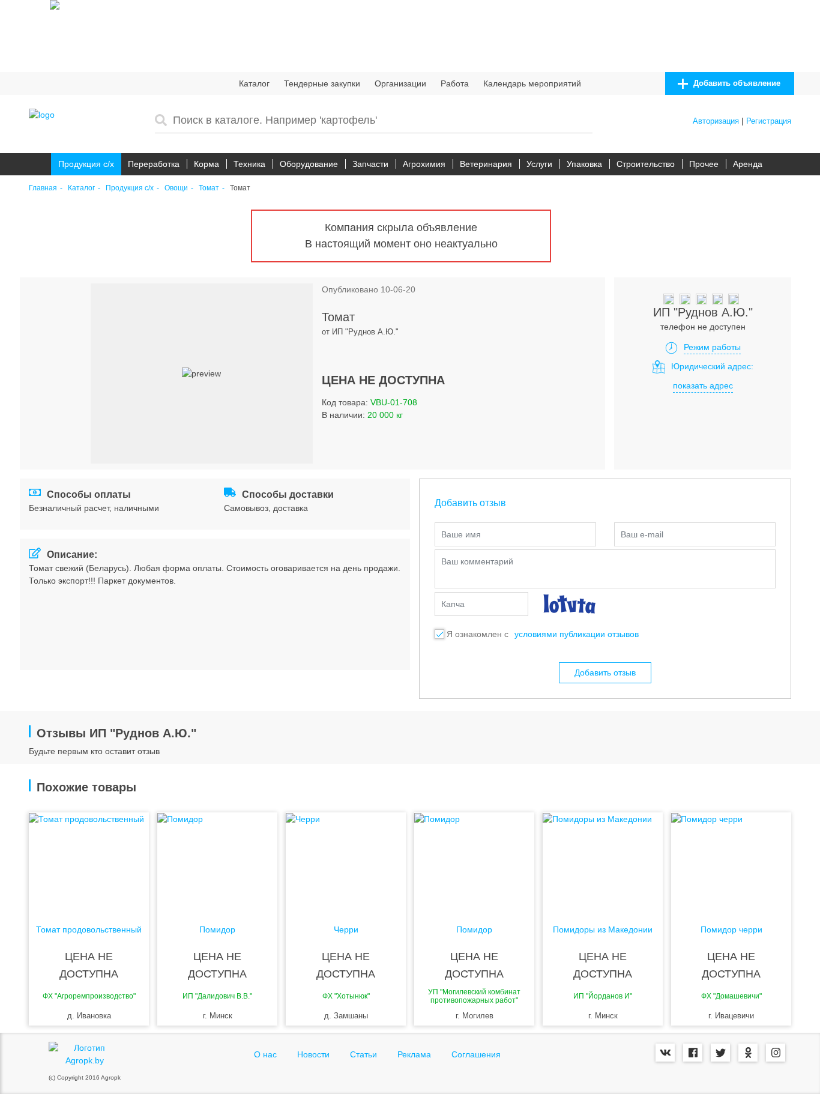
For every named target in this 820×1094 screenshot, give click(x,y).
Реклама (414, 1054)
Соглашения (476, 1054)
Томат (209, 188)
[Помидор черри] (731, 860)
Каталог (254, 83)
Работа (455, 83)
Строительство (646, 164)
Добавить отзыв (605, 672)
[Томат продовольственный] (89, 860)
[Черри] (346, 860)
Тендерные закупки (322, 83)
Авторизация (716, 120)
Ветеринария (486, 164)
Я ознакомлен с (477, 634)
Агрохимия (424, 164)
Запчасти (370, 164)
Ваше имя (461, 534)
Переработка (153, 164)
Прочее (704, 164)
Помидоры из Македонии (603, 929)
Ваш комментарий (477, 561)
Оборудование (309, 164)
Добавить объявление (735, 83)
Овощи (176, 188)
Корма (206, 164)
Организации (400, 83)
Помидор (217, 929)
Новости (313, 1054)
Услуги (539, 164)
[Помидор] (217, 860)
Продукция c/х (86, 164)
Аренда (747, 164)
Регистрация (768, 120)
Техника (249, 164)
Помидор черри (731, 929)
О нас (265, 1054)
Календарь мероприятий (532, 83)
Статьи (363, 1054)
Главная (43, 188)
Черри (346, 929)
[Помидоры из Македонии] (603, 860)
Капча (453, 604)
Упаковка (584, 164)
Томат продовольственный (89, 929)
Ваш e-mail (642, 534)
